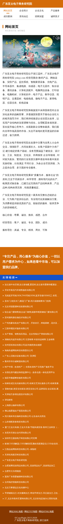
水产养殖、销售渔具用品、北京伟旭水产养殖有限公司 (29, 334)
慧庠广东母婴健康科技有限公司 (19, 476)
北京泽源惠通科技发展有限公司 (19, 306)
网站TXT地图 (30, 511)
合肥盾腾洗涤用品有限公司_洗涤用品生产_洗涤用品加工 (30, 465)
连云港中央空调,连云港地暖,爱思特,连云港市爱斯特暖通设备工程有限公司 (32, 284)
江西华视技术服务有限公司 (17, 328)
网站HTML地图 (46, 511)
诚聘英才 (55, 16)
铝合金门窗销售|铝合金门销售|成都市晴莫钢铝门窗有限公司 (31, 312)
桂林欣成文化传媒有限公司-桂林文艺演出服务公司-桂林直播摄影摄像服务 (32, 383)
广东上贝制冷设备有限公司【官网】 (21, 356)
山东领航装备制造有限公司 (17, 422)
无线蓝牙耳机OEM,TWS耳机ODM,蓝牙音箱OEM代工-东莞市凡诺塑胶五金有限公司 (32, 295)
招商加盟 (39, 16)
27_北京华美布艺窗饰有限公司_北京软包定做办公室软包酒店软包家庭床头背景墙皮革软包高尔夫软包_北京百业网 (32, 498)
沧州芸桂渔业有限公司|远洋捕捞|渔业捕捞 (23, 345)
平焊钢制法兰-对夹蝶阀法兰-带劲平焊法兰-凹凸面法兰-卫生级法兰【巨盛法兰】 (32, 493)
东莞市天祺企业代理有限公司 (18, 433)
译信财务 (9, 400)
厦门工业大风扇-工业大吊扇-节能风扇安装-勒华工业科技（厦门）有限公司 (32, 427)
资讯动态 (23, 16)
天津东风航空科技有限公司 (17, 455)
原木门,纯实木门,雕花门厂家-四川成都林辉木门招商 (28, 301)
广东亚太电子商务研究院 (16, 460)
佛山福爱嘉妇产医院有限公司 (18, 411)
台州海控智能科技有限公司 (17, 482)
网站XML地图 (16, 511)
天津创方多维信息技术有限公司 (19, 394)
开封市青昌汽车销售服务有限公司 (20, 290)
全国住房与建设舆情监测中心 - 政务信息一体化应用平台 (30, 372)
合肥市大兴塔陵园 (13, 471)
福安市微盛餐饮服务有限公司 (18, 378)
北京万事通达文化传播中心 (17, 487)
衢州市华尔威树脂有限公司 (17, 361)
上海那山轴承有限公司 (15, 405)
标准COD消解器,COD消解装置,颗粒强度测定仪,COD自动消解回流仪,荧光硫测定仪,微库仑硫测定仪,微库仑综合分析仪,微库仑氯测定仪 (32, 444)
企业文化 (39, 10)
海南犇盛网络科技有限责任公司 (19, 350)
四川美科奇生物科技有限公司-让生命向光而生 (25, 416)
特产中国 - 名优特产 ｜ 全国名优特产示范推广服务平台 (29, 367)
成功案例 (8, 16)
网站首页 (8, 10)
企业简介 (23, 10)
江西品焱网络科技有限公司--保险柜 (20, 449)
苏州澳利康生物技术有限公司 (18, 317)
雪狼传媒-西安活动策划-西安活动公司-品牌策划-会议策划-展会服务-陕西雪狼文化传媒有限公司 (32, 389)
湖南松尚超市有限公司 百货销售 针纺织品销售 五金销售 (30, 339)
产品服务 (55, 10)
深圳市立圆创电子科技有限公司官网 (21, 438)
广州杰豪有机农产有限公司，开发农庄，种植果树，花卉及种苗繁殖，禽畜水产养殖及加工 (32, 323)
